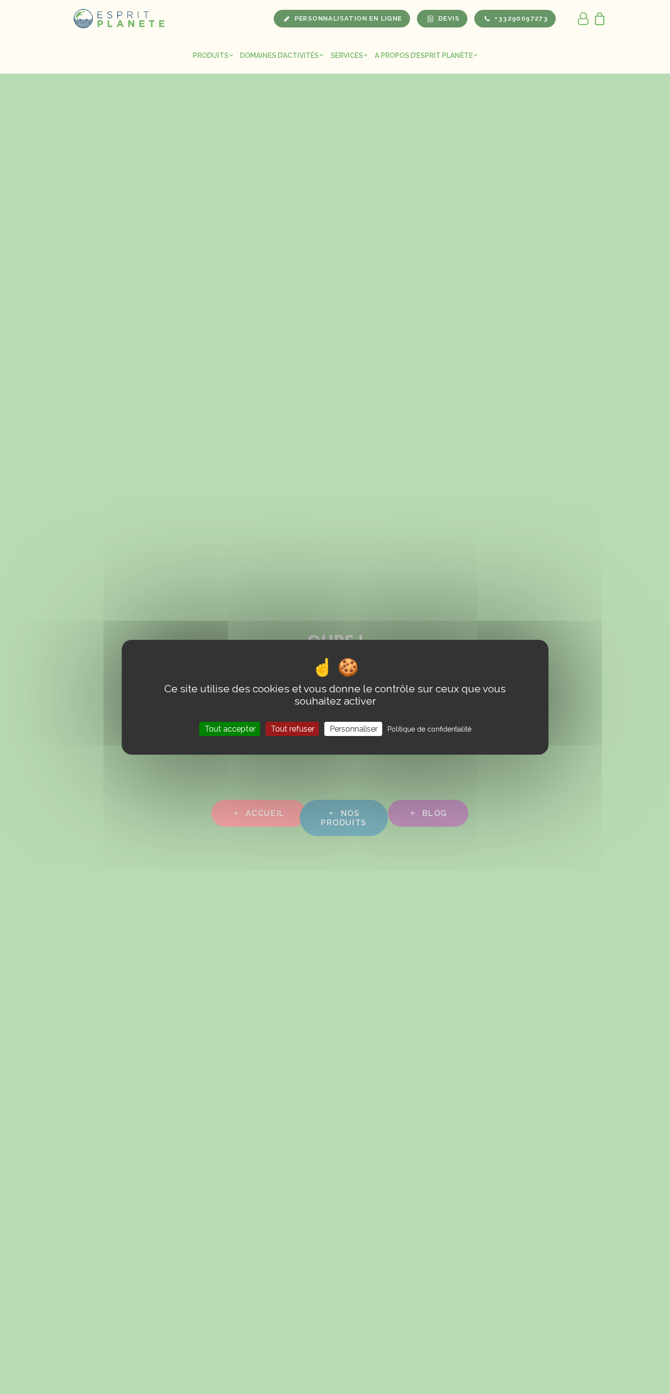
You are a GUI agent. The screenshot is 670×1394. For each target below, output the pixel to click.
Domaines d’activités (279, 55)
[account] (583, 18)
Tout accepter (230, 728)
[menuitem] (213, 55)
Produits (211, 55)
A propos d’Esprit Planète (424, 55)
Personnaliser (354, 728)
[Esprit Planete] (120, 18)
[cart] (597, 18)
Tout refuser (292, 728)
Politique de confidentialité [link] (429, 729)
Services (347, 55)
